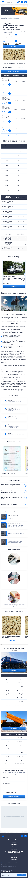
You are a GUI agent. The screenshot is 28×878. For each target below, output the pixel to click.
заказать (12, 640)
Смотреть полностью (8, 32)
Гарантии (14, 844)
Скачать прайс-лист (15, 135)
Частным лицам (14, 854)
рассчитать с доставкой (14, 71)
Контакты (14, 849)
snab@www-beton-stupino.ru (9, 866)
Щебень (13, 17)
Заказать (14, 46)
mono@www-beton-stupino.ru (9, 864)
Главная (3, 17)
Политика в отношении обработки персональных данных (14, 852)
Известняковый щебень (6, 18)
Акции (14, 846)
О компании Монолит (14, 839)
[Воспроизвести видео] (14, 303)
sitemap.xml (14, 857)
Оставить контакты (14, 796)
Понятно (21, 874)
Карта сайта (14, 859)
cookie (7, 875)
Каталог (8, 17)
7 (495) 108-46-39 (9, 2)
